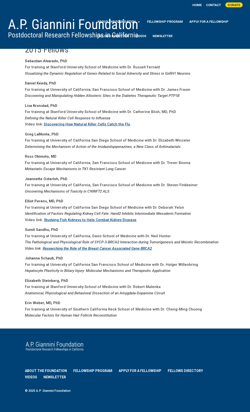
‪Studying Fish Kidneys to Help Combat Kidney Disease (90, 220)
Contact (213, 5)
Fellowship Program (165, 21)
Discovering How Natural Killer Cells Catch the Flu (87, 124)
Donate (234, 5)
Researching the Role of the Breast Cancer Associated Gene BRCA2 (97, 248)
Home (197, 5)
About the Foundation (116, 21)
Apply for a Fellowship (209, 21)
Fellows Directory (113, 36)
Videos (140, 36)
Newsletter (162, 36)
